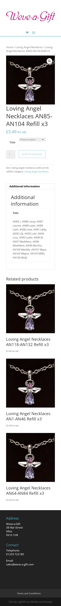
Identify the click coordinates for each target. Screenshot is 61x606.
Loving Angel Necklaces (29, 47)
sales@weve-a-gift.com (20, 564)
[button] (49, 61)
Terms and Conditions (29, 593)
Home (9, 47)
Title (12, 142)
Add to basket (32, 154)
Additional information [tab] (24, 186)
